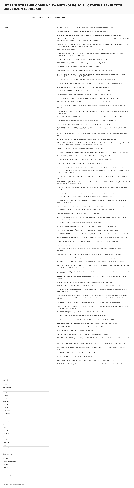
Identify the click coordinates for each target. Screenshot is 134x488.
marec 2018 (6, 422)
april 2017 (5, 439)
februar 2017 (6, 445)
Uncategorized (7, 475)
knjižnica (5, 458)
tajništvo (5, 470)
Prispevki (5, 467)
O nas (33, 17)
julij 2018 (5, 416)
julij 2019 (5, 390)
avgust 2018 (6, 413)
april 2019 (5, 398)
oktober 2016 (6, 448)
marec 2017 (6, 442)
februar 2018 (6, 424)
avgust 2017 (6, 433)
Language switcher (60, 17)
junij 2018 (5, 419)
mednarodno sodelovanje (9, 461)
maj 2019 (5, 395)
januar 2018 (6, 427)
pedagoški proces (7, 464)
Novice (49, 17)
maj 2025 (5, 384)
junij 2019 (5, 393)
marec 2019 (6, 401)
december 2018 (7, 404)
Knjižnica (41, 17)
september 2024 (7, 387)
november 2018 (7, 407)
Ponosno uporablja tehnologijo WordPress (13, 484)
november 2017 (7, 430)
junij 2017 (5, 436)
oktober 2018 (6, 410)
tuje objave (6, 473)
